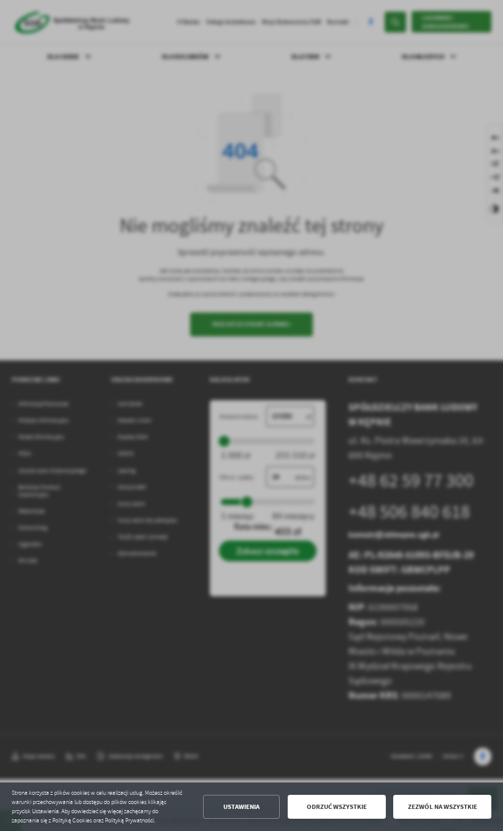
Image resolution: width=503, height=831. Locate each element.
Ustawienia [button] (241, 806)
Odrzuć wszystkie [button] (337, 806)
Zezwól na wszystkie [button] (442, 806)
